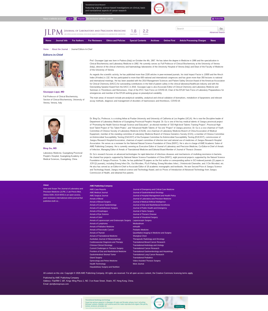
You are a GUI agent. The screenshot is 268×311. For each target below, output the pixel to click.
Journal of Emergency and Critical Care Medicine (153, 189)
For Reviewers (95, 40)
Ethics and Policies (116, 40)
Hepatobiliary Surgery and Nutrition (105, 267)
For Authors (78, 40)
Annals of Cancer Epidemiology (103, 205)
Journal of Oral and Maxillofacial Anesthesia (151, 205)
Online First (169, 40)
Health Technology (98, 264)
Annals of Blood (96, 199)
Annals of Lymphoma (99, 223)
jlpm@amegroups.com (59, 284)
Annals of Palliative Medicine (102, 227)
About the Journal (60, 49)
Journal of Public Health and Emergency (150, 208)
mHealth (136, 227)
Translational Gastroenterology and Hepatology (153, 251)
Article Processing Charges (193, 40)
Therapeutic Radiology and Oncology (148, 239)
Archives (155, 40)
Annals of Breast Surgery (100, 202)
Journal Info (61, 40)
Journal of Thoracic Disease (144, 214)
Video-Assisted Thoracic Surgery (147, 261)
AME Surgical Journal (99, 196)
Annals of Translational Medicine (103, 236)
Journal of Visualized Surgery (145, 217)
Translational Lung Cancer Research (148, 254)
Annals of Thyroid (97, 233)
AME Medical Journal (99, 192)
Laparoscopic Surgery (142, 220)
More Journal (138, 264)
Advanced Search (217, 32)
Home (48, 40)
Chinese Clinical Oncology (101, 245)
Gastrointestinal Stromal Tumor (103, 254)
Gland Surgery (96, 258)
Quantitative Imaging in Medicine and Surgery (152, 233)
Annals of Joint (96, 217)
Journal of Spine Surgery (143, 211)
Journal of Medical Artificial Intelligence (149, 202)
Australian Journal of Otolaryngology (105, 239)
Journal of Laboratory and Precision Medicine (152, 199)
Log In (70, 19)
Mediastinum (138, 223)
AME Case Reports (98, 189)
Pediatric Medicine (141, 230)
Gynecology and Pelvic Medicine (103, 261)
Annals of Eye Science (99, 214)
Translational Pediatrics (143, 258)
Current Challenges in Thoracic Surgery (106, 248)
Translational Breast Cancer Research (149, 242)
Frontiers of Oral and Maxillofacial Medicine (108, 251)
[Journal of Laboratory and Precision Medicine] (97, 31)
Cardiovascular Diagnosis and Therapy (106, 242)
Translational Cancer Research (146, 248)
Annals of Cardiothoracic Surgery (104, 208)
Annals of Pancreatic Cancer (102, 230)
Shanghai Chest (140, 236)
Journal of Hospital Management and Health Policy (154, 196)
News (213, 40)
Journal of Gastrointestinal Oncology (148, 192)
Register (81, 19)
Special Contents (138, 40)
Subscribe (218, 19)
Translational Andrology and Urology (148, 245)
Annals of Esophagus (99, 211)
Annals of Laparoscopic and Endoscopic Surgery (110, 220)
